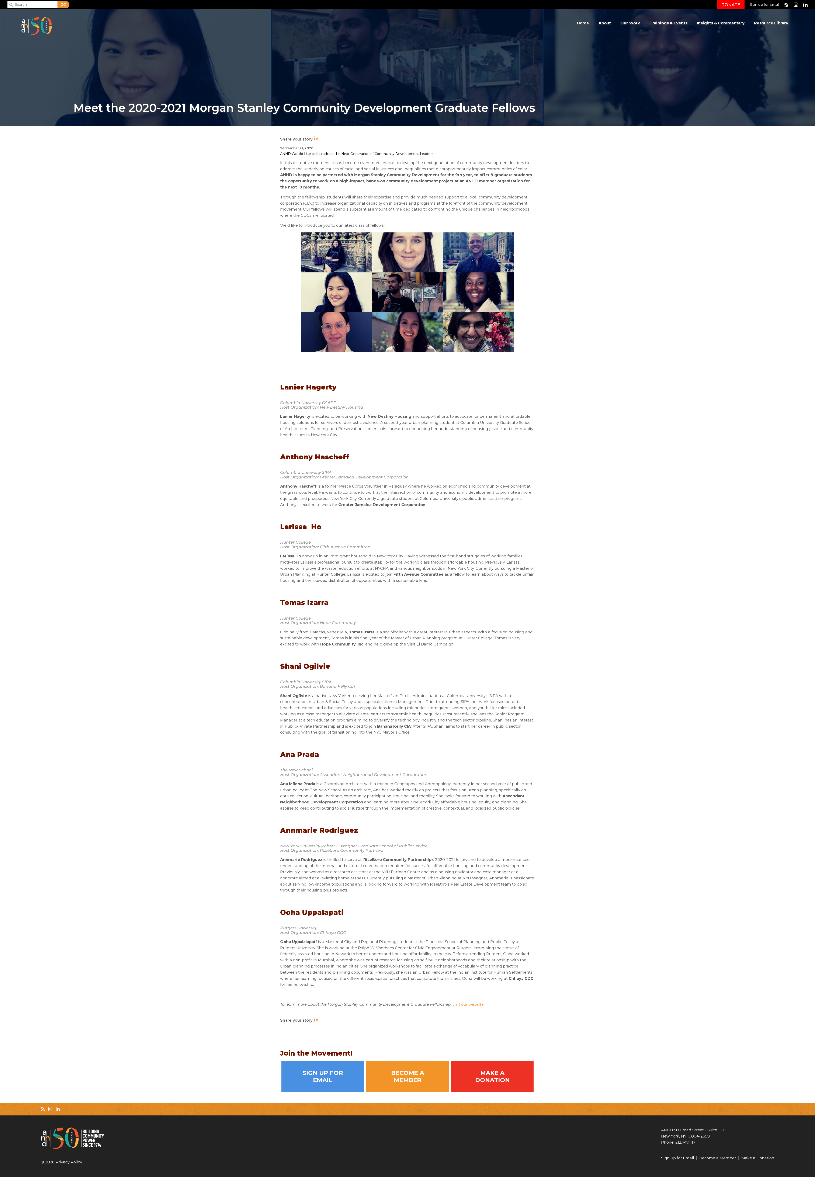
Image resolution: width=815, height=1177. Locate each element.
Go (63, 5)
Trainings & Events (668, 23)
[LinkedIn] (805, 5)
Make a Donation (492, 1076)
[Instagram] (796, 5)
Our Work (630, 23)
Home (583, 23)
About (605, 23)
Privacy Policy (69, 1162)
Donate (730, 4)
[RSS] (786, 5)
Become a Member (407, 1076)
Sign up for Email (764, 5)
